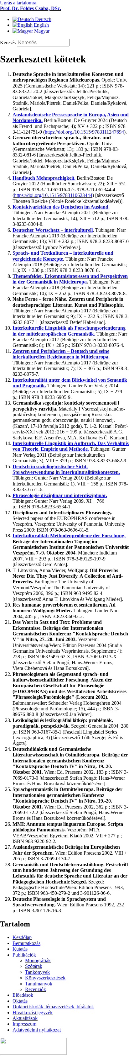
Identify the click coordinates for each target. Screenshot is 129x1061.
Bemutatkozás (26, 943)
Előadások (23, 995)
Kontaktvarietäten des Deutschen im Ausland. (61, 207)
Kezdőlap (22, 937)
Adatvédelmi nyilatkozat (37, 1029)
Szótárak (33, 966)
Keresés (8, 42)
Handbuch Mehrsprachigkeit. (44, 178)
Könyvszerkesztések (45, 977)
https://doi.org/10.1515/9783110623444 (53, 195)
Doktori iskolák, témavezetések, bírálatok (53, 1006)
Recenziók (35, 989)
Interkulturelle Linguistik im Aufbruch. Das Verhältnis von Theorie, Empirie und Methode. (71, 446)
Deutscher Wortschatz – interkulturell (53, 230)
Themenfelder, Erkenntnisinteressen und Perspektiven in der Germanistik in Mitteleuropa (70, 278)
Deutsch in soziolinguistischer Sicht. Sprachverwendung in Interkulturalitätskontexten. (66, 469)
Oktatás (20, 1001)
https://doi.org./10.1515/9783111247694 (84, 132)
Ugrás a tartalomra (18, 2)
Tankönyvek (37, 972)
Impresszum (24, 1024)
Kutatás (20, 949)
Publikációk (24, 955)
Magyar (41, 31)
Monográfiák (38, 960)
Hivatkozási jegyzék (33, 1012)
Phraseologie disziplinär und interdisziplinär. (60, 495)
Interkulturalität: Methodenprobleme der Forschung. (69, 535)
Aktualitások (25, 1018)
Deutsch (42, 19)
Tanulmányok (38, 983)
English (41, 25)
